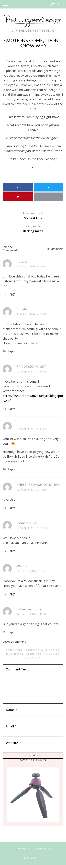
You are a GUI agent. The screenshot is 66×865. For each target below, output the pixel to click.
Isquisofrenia (26, 523)
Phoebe (22, 309)
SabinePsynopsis (29, 609)
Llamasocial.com (42, 848)
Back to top (30, 857)
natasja (22, 262)
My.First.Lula (33, 216)
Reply (11, 294)
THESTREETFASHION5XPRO (38, 485)
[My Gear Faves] (33, 794)
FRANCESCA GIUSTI (32, 367)
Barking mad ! (33, 228)
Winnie (22, 566)
